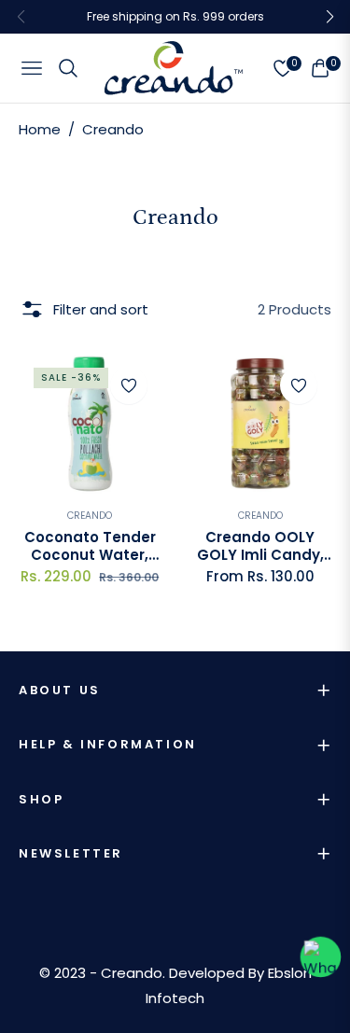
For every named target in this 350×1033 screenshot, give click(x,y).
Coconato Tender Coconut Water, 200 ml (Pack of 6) (90, 546)
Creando (89, 516)
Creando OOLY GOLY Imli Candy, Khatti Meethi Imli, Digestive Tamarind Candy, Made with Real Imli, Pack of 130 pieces (260, 546)
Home (40, 129)
